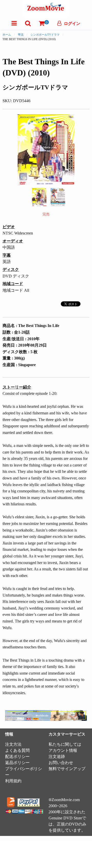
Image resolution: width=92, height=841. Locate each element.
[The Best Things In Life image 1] (39, 197)
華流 (21, 34)
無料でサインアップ (67, 769)
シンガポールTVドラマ (45, 34)
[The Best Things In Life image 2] (58, 197)
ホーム (7, 34)
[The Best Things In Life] (39, 197)
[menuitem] (14, 23)
